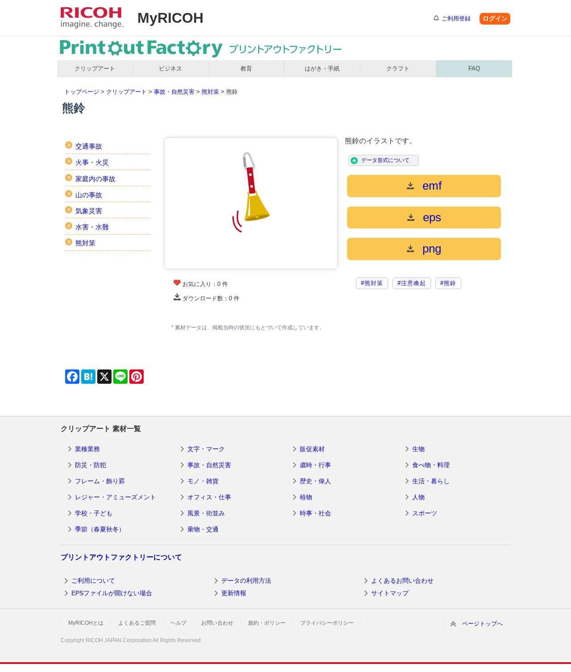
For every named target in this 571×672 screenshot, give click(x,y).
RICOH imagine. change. (92, 18)
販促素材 (312, 448)
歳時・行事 (315, 465)
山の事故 (88, 195)
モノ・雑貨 (203, 481)
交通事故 (88, 146)
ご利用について (93, 580)
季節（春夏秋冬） (100, 529)
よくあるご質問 (137, 623)
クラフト (398, 68)
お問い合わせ (217, 623)
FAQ (474, 68)
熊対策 (210, 91)
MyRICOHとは (85, 623)
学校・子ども (93, 513)
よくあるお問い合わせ (402, 580)
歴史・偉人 (315, 481)
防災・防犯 (90, 465)
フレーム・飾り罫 (100, 481)
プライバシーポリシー (327, 623)
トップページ (81, 91)
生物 (418, 448)
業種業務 (87, 448)
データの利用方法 (246, 580)
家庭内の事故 (95, 179)
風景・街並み (206, 513)
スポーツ (424, 513)
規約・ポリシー (267, 623)
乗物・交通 (203, 529)
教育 (246, 68)
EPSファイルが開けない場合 (111, 593)
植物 (306, 497)
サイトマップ (390, 593)
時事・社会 (315, 513)
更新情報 (233, 593)
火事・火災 (92, 162)
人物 (418, 497)
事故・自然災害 (174, 91)
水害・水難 (92, 227)
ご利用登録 (456, 18)
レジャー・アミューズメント (115, 497)
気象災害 (88, 211)
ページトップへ (482, 623)
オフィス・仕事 (209, 497)
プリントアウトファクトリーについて (121, 557)
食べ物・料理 (431, 465)
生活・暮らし (431, 481)
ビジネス (170, 68)
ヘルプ (178, 623)
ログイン (495, 18)
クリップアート (94, 68)
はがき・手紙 (322, 68)
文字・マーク (206, 448)
